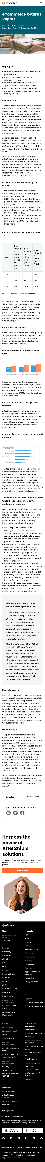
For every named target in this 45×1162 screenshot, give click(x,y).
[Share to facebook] (22, 813)
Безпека (27, 1147)
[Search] (36, 3)
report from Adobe (25, 138)
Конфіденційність (8, 1147)
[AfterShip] (10, 3)
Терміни (19, 1147)
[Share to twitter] (15, 813)
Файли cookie (37, 1147)
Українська (9, 1110)
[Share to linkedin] (8, 813)
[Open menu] (41, 3)
